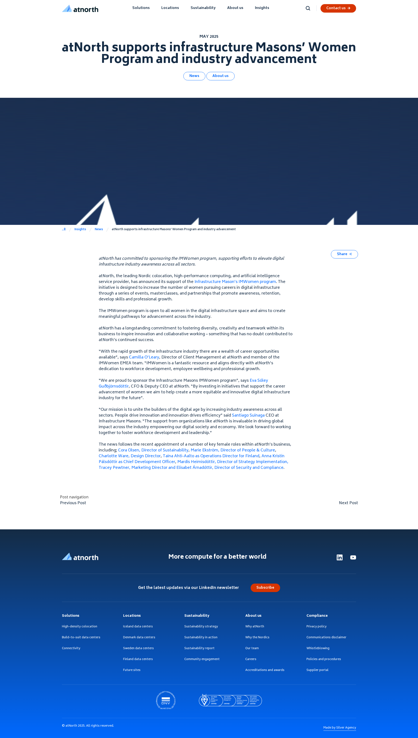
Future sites (132, 670)
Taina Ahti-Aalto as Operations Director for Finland (211, 456)
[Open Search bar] (308, 8)
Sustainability (203, 8)
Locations (170, 8)
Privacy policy (316, 627)
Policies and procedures (323, 659)
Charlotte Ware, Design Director (130, 456)
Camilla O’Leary (144, 357)
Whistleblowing (317, 649)
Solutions (141, 8)
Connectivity (71, 649)
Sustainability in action (200, 638)
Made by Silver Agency (339, 727)
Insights (262, 8)
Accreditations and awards (264, 670)
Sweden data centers (138, 649)
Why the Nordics (257, 638)
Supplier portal (317, 670)
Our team (252, 649)
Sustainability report (199, 649)
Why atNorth (254, 627)
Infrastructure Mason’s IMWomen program (235, 282)
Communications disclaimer (326, 638)
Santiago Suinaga (248, 415)
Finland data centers (138, 659)
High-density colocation (79, 627)
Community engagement (202, 659)
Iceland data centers (138, 627)
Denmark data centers (139, 638)
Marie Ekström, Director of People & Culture (233, 450)
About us (235, 8)
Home (64, 230)
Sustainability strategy (201, 627)
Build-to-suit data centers (81, 638)
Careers (250, 659)
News (194, 76)
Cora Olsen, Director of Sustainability (153, 450)
